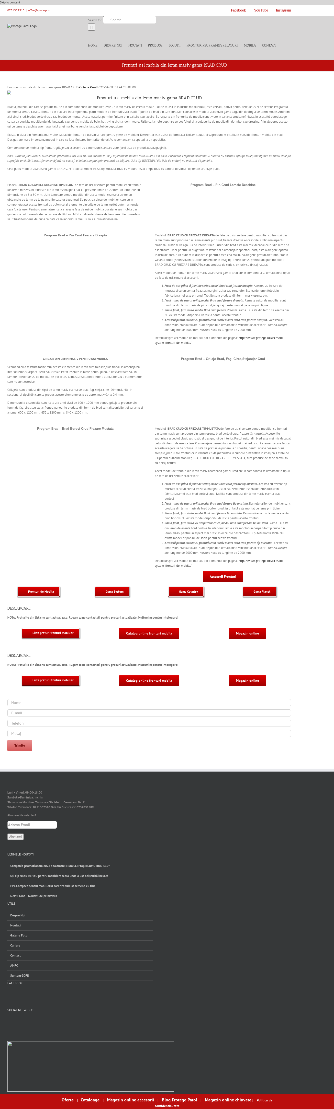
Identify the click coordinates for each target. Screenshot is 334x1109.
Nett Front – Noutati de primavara (33, 896)
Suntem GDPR (19, 975)
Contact (15, 955)
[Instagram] (25, 1022)
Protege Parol (88, 87)
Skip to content (10, 2)
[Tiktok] (34, 1022)
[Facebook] (9, 1022)
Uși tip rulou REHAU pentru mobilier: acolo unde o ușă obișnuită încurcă (59, 876)
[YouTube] (17, 1022)
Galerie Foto (18, 935)
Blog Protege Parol (179, 1100)
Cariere (15, 945)
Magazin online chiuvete (228, 1100)
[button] (283, 45)
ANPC (14, 965)
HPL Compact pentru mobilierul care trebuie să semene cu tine (53, 886)
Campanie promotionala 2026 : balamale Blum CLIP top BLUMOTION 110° (60, 866)
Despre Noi (17, 915)
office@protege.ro (39, 10)
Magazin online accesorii (130, 1100)
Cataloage (90, 1100)
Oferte (68, 1100)
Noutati (15, 925)
